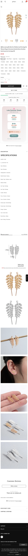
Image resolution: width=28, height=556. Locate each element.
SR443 (14, 67)
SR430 (19, 61)
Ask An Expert (18, 145)
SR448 (10, 70)
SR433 (2, 64)
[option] (14, 23)
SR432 (23, 61)
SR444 (18, 67)
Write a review (14, 486)
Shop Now (14, 135)
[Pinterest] (2, 537)
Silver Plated (9, 58)
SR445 (22, 67)
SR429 (15, 61)
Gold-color (3, 58)
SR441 (6, 67)
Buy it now (14, 90)
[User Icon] (22, 1)
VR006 (8, 73)
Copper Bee (15, 58)
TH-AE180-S (3, 73)
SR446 (2, 70)
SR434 (6, 64)
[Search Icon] (5, 1)
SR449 (14, 70)
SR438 (22, 64)
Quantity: (2, 77)
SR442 (10, 67)
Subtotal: (2, 82)
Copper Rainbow (22, 58)
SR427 (7, 61)
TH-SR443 (3, 61)
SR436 (14, 64)
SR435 (10, 64)
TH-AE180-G (23, 70)
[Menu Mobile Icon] (1, 1)
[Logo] (14, 1)
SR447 (6, 70)
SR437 (18, 64)
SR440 (2, 67)
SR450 (18, 70)
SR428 (11, 61)
